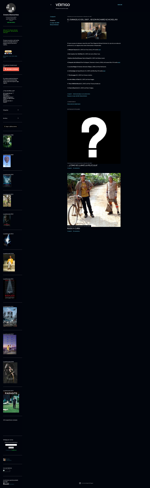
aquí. (99, 49)
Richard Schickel (54, 24)
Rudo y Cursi (73, 228)
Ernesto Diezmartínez (11, 15)
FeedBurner (14, 450)
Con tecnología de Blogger (87, 483)
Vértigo (63, 5)
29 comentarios (76, 231)
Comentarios (8, 460)
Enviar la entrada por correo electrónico (81, 93)
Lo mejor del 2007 (54, 22)
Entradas (7, 459)
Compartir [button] (53, 16)
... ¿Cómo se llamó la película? (82, 165)
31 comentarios (76, 168)
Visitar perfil (11, 22)
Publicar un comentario (73, 104)
